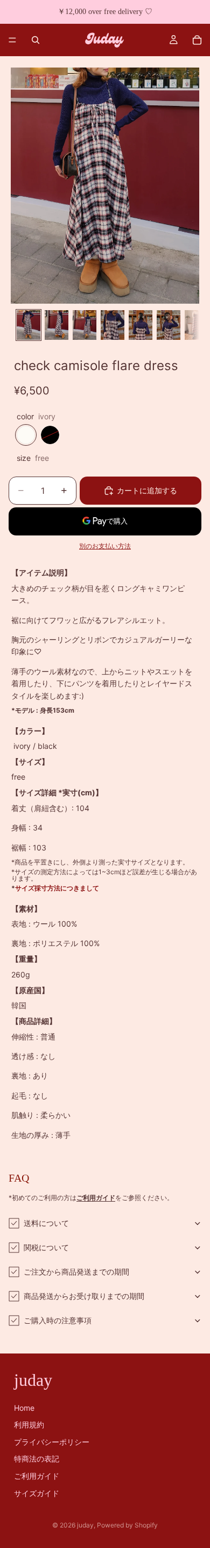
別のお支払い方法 (105, 546)
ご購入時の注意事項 (58, 1320)
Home (24, 1407)
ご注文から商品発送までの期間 (76, 1271)
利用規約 (29, 1425)
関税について (46, 1247)
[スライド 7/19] (196, 325)
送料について (46, 1223)
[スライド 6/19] (168, 325)
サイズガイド (36, 1493)
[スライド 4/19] (112, 325)
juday (85, 1525)
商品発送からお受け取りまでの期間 (84, 1296)
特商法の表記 (36, 1459)
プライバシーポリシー (51, 1441)
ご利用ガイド (36, 1475)
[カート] (197, 40)
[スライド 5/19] (140, 325)
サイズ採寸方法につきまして (57, 888)
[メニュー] (12, 40)
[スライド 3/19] (84, 325)
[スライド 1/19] (28, 325)
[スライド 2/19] (56, 325)
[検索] (35, 40)
